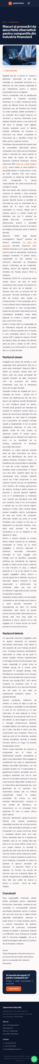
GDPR (17, 1060)
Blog (5, 22)
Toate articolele (11, 70)
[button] (34, 1059)
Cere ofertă (13, 989)
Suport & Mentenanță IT (11, 1025)
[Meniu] (29, 3)
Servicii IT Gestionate (10, 1031)
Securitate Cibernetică (10, 1034)
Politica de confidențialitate (26, 1058)
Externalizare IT (8, 1028)
